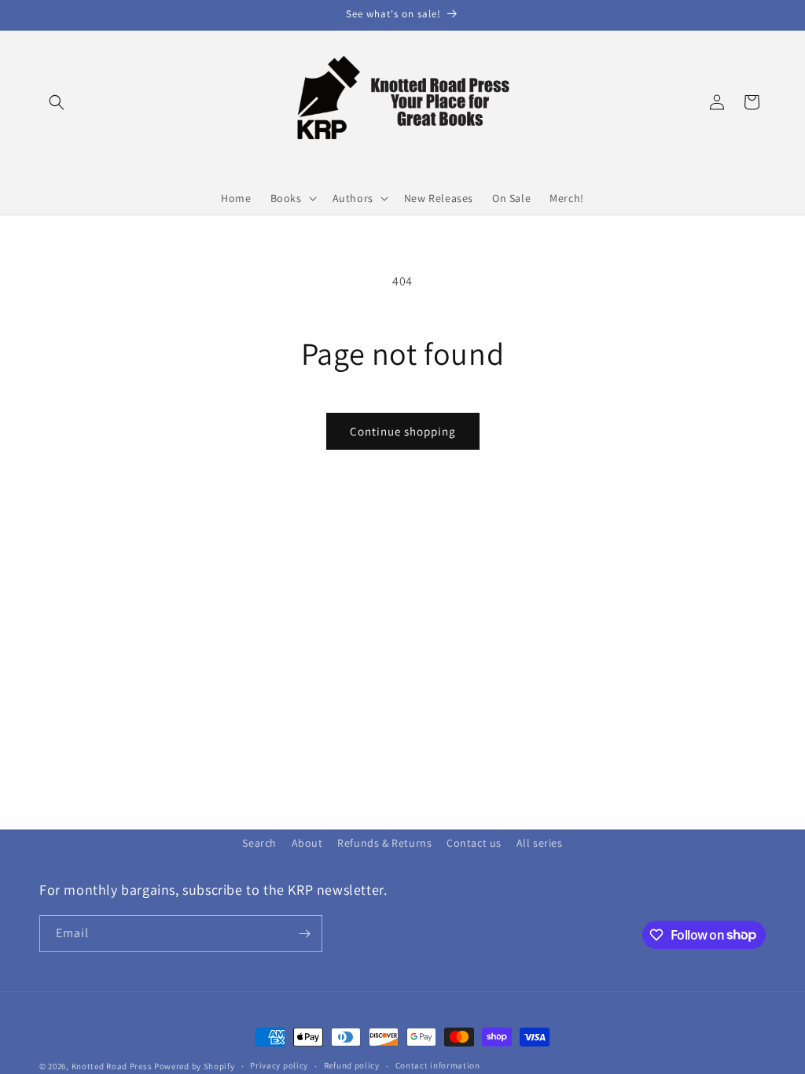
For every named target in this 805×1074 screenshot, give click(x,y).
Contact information (437, 1065)
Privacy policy (279, 1065)
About (307, 843)
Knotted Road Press (112, 1066)
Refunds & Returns (384, 843)
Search (259, 843)
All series (539, 843)
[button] (56, 102)
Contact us (474, 843)
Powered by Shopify (194, 1066)
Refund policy (352, 1065)
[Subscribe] (304, 933)
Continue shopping (403, 431)
